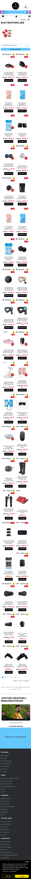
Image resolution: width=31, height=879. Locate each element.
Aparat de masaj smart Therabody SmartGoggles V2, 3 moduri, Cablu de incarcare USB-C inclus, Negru (22, 414)
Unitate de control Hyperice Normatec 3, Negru (22, 446)
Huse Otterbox (7, 821)
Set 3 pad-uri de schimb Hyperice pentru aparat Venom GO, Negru (22, 542)
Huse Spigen (6, 829)
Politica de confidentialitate (10, 778)
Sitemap (5, 771)
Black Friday (6, 766)
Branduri (5, 812)
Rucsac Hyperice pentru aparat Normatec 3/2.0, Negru (22, 572)
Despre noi (5, 755)
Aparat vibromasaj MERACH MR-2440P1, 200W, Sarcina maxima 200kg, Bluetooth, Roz (8, 351)
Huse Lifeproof (6, 824)
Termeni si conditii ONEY (9, 786)
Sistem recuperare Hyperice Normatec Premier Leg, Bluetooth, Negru (22, 478)
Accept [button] (22, 876)
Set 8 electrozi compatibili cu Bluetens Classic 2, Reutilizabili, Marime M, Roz (9, 104)
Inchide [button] (27, 861)
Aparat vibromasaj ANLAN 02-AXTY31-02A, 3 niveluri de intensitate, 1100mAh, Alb (8, 383)
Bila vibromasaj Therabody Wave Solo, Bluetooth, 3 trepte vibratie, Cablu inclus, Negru (8, 289)
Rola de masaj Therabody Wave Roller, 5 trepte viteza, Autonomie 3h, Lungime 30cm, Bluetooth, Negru (8, 603)
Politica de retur (7, 783)
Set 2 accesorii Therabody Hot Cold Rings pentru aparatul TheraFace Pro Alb (22, 167)
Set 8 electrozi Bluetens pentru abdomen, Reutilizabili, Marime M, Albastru (9, 135)
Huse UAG (5, 826)
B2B (4, 789)
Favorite (5, 849)
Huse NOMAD (6, 832)
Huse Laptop (6, 804)
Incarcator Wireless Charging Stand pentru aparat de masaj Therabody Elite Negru (22, 74)
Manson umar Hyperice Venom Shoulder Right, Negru (8, 665)
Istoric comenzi (7, 847)
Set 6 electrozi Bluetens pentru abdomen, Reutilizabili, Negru (22, 135)
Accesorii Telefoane (8, 806)
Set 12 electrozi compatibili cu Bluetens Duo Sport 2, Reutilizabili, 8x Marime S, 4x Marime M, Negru (22, 197)
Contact (5, 769)
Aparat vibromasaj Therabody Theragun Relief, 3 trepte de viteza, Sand (22, 289)
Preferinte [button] (8, 876)
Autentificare (6, 841)
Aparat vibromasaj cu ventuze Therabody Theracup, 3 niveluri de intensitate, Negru (22, 351)
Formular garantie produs (10, 855)
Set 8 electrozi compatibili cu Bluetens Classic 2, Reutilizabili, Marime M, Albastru (22, 104)
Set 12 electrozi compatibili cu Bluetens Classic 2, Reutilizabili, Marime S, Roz (9, 228)
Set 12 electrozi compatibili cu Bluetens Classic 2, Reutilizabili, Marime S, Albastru (22, 228)
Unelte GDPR (6, 857)
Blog (4, 814)
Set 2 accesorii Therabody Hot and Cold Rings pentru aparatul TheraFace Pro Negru (9, 197)
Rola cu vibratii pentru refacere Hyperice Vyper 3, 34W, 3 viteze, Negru (8, 633)
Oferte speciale (7, 763)
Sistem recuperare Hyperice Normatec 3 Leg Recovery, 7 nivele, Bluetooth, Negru (8, 510)
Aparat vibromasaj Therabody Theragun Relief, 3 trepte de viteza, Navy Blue (8, 321)
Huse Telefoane (7, 798)
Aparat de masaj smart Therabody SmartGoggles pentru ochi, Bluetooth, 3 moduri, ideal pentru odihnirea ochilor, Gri (8, 447)
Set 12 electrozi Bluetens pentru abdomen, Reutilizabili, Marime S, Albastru (9, 258)
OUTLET (5, 835)
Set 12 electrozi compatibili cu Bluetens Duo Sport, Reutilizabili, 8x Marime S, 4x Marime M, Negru (8, 572)
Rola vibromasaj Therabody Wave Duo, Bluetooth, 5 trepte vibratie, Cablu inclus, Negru (22, 258)
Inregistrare (6, 844)
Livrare (5, 758)
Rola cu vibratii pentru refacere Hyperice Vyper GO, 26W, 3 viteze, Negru (22, 603)
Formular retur (7, 852)
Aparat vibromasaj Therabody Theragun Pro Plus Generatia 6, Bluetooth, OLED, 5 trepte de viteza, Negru (22, 319)
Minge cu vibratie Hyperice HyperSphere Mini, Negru (22, 635)
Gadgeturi (5, 809)
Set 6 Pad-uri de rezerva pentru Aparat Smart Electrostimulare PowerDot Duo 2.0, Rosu (22, 511)
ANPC (4, 791)
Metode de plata (7, 760)
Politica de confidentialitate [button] (9, 871)
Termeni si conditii (8, 781)
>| (15, 677)
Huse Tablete (6, 801)
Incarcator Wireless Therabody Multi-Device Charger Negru (8, 74)
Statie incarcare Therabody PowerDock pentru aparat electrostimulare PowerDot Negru (9, 479)
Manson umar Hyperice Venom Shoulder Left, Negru (22, 665)
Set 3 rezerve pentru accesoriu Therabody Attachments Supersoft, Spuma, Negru (8, 542)
